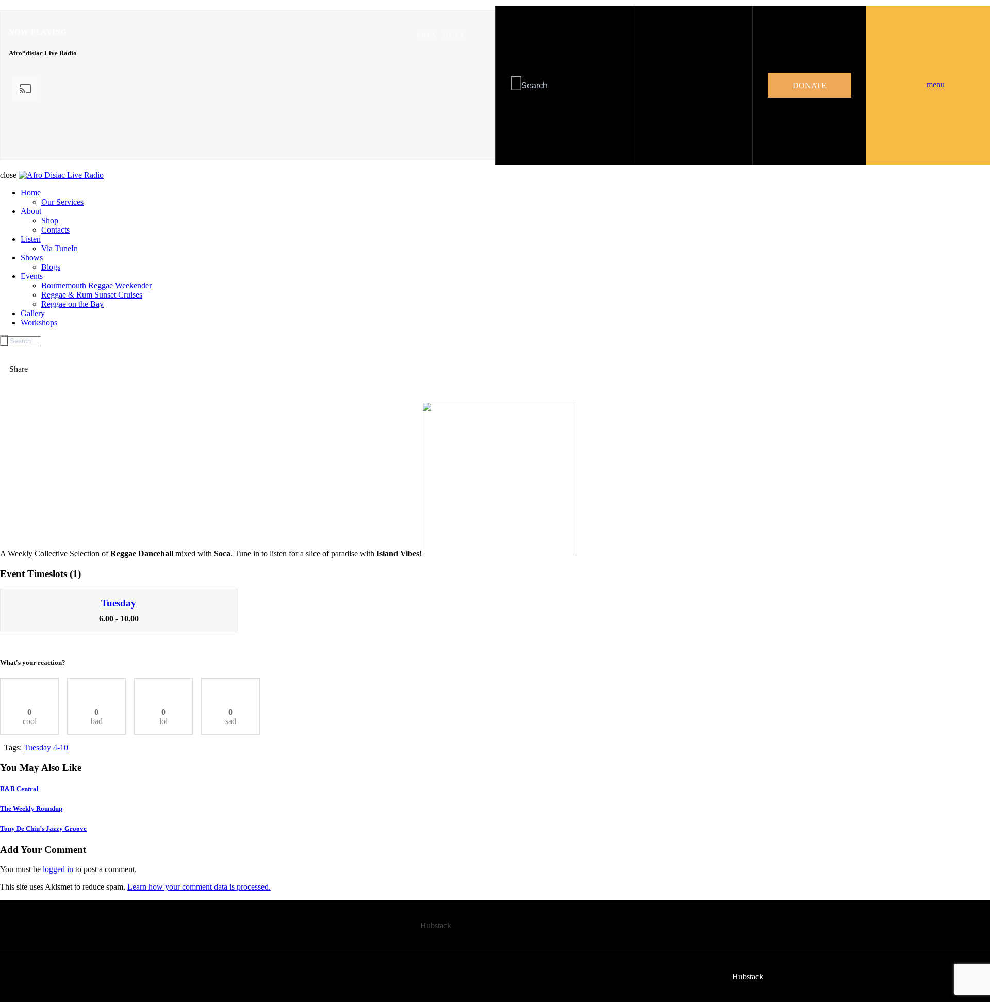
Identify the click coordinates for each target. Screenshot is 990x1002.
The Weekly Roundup (31, 808)
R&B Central (19, 789)
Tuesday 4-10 (46, 747)
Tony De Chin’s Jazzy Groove (43, 828)
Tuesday (118, 603)
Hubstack (435, 925)
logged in (58, 869)
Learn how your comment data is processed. (199, 886)
